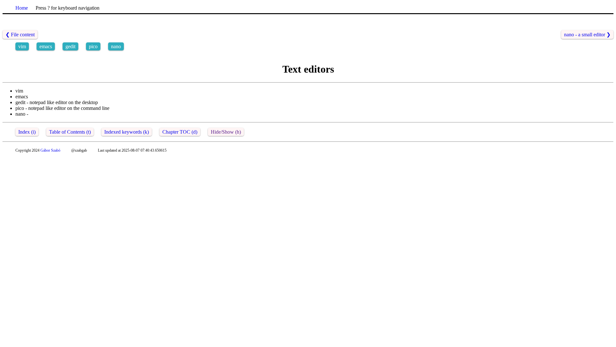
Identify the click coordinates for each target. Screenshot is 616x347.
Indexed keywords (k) (126, 132)
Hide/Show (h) (226, 132)
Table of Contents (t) (70, 132)
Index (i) (27, 132)
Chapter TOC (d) (179, 132)
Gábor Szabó (50, 150)
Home (21, 8)
